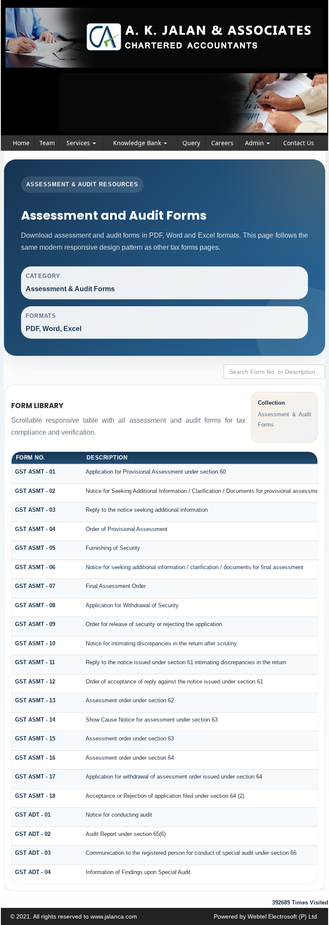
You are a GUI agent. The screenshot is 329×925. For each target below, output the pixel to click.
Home (21, 143)
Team (47, 143)
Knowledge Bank (138, 143)
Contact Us (298, 143)
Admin (255, 143)
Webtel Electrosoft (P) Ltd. (283, 916)
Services (79, 143)
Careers (222, 143)
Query (191, 143)
